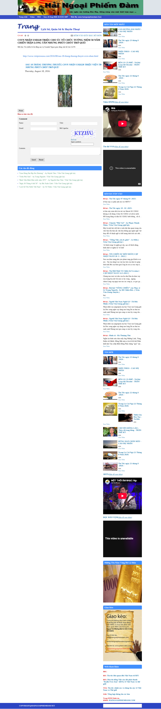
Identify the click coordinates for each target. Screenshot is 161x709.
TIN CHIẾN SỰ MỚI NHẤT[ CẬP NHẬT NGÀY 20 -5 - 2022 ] (120, 255)
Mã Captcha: (64, 128)
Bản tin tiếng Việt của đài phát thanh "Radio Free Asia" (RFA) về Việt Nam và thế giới (121, 682)
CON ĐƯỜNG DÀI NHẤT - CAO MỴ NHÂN (130, 30)
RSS (39, 17)
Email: (21, 128)
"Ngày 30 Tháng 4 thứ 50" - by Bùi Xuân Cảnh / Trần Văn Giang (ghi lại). (46, 183)
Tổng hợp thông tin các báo (116, 694)
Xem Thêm (121, 36)
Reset (41, 160)
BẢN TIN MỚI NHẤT (114, 24)
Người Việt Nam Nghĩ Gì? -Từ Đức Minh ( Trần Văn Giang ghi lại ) (120, 303)
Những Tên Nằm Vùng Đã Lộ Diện (120, 563)
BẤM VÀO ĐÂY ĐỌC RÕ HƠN (88, 35)
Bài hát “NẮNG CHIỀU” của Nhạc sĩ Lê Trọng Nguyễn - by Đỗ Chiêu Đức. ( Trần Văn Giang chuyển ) (121, 290)
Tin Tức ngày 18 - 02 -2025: (117, 208)
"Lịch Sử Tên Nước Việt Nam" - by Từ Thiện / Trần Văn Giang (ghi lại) (45, 187)
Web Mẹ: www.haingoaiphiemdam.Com (86, 17)
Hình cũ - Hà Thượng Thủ (116, 335)
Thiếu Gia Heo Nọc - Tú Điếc (138, 417)
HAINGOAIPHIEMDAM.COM (119, 699)
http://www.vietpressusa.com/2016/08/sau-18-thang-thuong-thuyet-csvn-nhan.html (60, 56)
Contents (22, 148)
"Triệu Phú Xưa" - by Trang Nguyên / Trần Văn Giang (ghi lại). (42, 177)
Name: (21, 123)
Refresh (73, 140)
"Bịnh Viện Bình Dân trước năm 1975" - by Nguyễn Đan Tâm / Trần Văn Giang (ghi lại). (51, 180)
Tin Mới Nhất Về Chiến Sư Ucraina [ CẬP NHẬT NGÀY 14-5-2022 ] (121, 272)
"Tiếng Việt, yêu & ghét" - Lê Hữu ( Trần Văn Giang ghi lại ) (121, 241)
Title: (62, 123)
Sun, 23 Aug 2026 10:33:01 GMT (56, 17)
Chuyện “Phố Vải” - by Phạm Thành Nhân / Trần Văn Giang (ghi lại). (121, 224)
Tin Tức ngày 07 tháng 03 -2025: (119, 199)
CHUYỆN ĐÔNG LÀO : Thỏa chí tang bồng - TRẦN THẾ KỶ (129, 430)
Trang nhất (23, 17)
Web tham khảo (111, 666)
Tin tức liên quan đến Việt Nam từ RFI (121, 676)
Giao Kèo (108, 607)
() (116, 102)
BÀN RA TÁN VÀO (113, 194)
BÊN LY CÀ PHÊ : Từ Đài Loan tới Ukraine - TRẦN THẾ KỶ (129, 65)
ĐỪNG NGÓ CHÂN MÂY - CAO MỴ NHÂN (129, 442)
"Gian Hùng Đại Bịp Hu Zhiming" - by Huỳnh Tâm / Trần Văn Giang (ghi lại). (47, 173)
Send (34, 160)
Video (32, 17)
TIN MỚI (108, 352)
